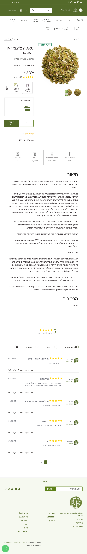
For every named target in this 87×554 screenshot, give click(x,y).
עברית (14, 2)
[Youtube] (75, 2)
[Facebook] (78, 2)
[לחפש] (32, 10)
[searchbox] (67, 347)
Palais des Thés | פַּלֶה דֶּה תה (14, 543)
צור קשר (79, 523)
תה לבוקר (8, 39)
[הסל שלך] (21, 10)
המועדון (52, 520)
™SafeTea (51, 517)
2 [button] (41, 462)
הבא (75, 39)
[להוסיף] (22, 123)
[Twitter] (81, 2)
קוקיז (26, 528)
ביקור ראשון (23, 517)
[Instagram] (71, 2)
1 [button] (45, 462)
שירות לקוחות (77, 526)
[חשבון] (26, 10)
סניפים (80, 519)
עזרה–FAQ (23, 513)
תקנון (26, 524)
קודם (81, 39)
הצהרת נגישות (22, 531)
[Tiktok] (69, 2)
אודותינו (52, 513)
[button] (50, 462)
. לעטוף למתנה (25, 100)
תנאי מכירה (23, 520)
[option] (77, 92)
